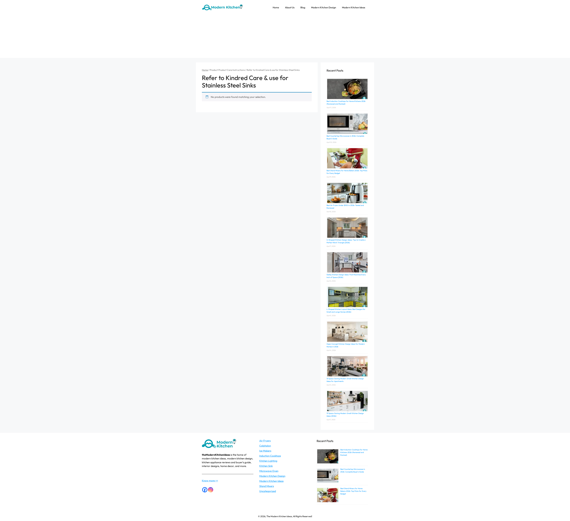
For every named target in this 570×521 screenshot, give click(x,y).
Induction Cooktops (270, 455)
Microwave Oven (268, 470)
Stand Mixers (266, 486)
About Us (289, 7)
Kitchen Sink (266, 465)
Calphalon (265, 445)
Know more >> (210, 480)
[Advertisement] (285, 37)
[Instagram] (210, 489)
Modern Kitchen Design (323, 7)
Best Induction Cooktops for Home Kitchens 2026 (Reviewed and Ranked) (354, 452)
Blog (302, 7)
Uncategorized (267, 491)
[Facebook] (204, 489)
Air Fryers (265, 440)
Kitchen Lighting (268, 460)
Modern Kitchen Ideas (353, 7)
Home (276, 7)
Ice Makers (265, 450)
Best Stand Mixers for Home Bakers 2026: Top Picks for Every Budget (353, 491)
